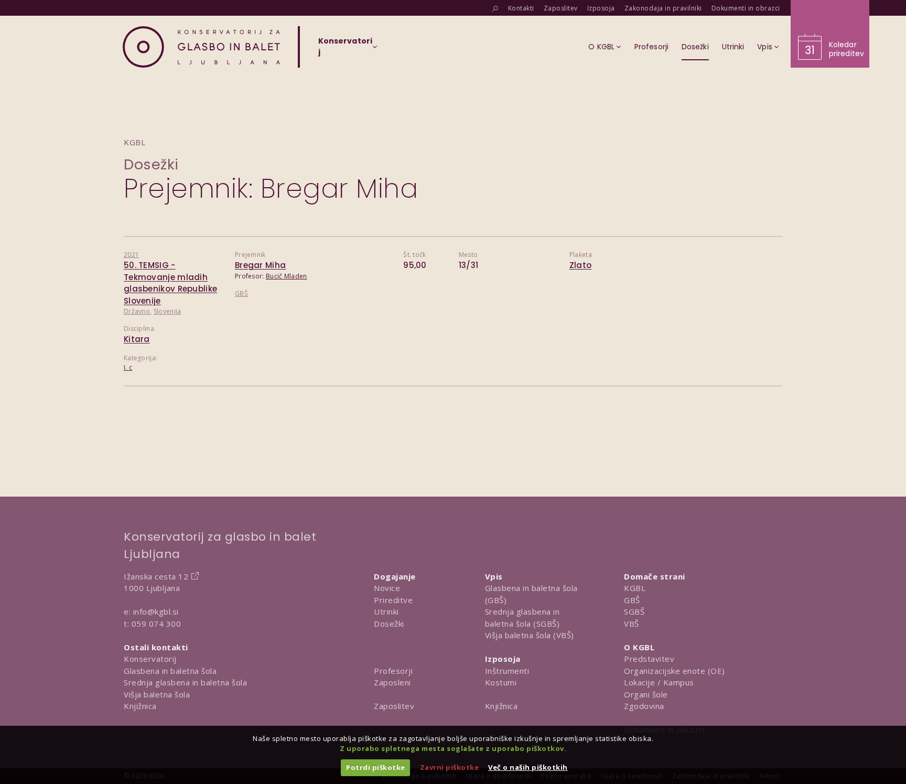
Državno (137, 311)
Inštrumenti (507, 670)
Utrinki (386, 611)
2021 (131, 254)
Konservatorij (150, 658)
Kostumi (501, 682)
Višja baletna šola (157, 694)
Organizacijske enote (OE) (674, 670)
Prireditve (393, 600)
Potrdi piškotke (375, 767)
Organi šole (646, 694)
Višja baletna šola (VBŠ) (529, 635)
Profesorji (393, 670)
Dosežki (151, 164)
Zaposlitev (394, 706)
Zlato (580, 265)
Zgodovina (644, 706)
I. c (128, 367)
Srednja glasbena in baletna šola (185, 682)
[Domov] (201, 47)
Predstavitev (649, 658)
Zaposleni (392, 682)
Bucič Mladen (286, 276)
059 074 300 (156, 623)
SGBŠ (634, 611)
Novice (387, 588)
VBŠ (631, 623)
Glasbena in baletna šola (170, 670)
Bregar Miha (260, 265)
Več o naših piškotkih (528, 767)
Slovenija (167, 311)
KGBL (634, 588)
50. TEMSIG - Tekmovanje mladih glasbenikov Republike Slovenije (170, 283)
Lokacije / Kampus (659, 682)
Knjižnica (140, 706)
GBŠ (241, 293)
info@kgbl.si (156, 611)
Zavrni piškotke (449, 767)
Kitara (137, 339)
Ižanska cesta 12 (156, 576)
